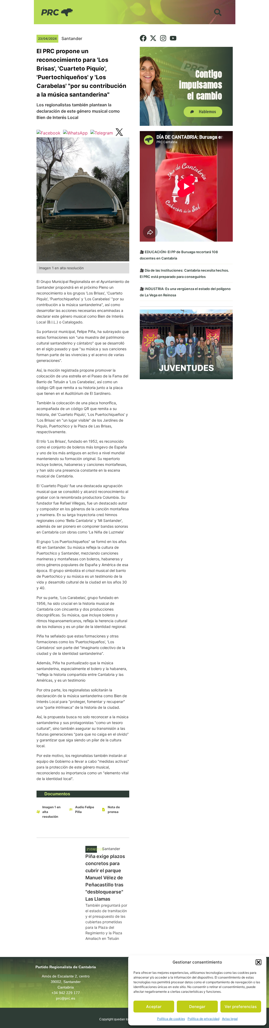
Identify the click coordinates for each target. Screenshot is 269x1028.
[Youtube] (173, 38)
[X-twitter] (153, 38)
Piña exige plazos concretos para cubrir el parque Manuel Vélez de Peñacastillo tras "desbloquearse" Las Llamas (105, 878)
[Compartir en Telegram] (101, 133)
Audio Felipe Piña (84, 809)
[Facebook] (143, 38)
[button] (258, 962)
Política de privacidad (203, 1019)
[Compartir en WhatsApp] (75, 133)
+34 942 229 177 (65, 993)
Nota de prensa (114, 809)
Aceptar (154, 1006)
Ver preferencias (241, 1006)
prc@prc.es (65, 998)
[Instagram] (163, 38)
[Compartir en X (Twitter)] (119, 132)
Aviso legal (230, 1019)
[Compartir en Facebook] (48, 133)
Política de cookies (171, 1019)
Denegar (197, 1006)
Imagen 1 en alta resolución (51, 812)
